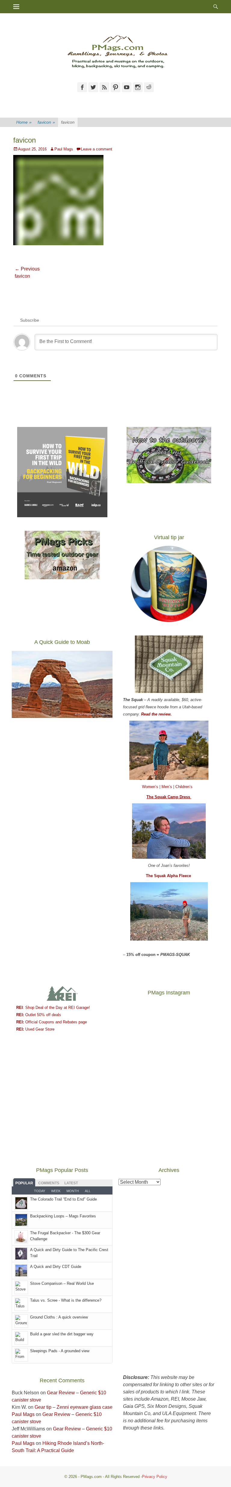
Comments (48, 1183)
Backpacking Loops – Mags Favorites (63, 1216)
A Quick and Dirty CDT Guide (55, 1266)
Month (72, 1191)
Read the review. (156, 714)
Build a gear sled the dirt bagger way (62, 1334)
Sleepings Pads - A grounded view (59, 1351)
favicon (46, 122)
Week (55, 1191)
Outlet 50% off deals (38, 1014)
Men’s (167, 786)
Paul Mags (63, 149)
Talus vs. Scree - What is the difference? (65, 1300)
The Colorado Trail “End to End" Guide (63, 1199)
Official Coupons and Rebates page (51, 1022)
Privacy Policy (154, 1476)
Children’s (183, 786)
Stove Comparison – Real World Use (62, 1283)
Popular (24, 1183)
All (88, 1191)
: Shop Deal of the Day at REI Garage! (53, 1007)
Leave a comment (96, 149)
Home (24, 122)
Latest (71, 1183)
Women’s (150, 786)
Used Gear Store (35, 1029)
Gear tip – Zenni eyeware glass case (73, 1407)
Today (39, 1191)
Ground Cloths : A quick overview (59, 1317)
